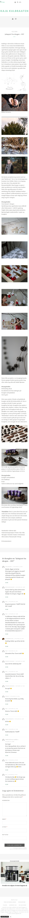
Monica (7, 696)
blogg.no (16, 912)
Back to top (14, 899)
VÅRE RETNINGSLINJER (10, 902)
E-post (4, 827)
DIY (14, 36)
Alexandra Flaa (9, 638)
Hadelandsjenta (9, 718)
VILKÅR (5, 905)
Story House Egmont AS (15, 913)
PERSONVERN (21, 902)
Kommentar (5, 800)
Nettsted (5, 834)
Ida (6, 774)
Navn (4, 819)
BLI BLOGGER (22, 905)
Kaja (6, 601)
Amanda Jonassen (9, 661)
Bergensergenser (9, 587)
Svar (6, 582)
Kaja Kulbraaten (14, 11)
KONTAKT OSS (13, 905)
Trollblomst (8, 566)
